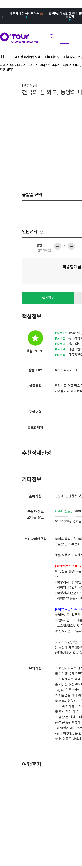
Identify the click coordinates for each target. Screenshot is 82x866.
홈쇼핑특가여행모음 (27, 57)
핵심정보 (48, 298)
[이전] (2, 16)
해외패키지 (52, 57)
